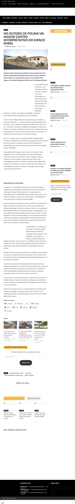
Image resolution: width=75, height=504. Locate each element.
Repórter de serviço (10, 46)
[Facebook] (56, 6)
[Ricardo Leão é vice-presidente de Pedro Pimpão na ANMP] (41, 406)
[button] (73, 18)
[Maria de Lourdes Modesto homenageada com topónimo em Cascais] (10, 406)
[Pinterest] (65, 6)
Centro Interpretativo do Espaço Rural (13, 375)
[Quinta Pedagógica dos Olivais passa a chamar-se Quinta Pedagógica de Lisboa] (40, 325)
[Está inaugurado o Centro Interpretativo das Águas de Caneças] (10, 325)
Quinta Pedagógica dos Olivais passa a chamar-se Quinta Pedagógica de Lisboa (40, 335)
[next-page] (8, 422)
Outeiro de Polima (29, 375)
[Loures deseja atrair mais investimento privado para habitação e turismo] (60, 104)
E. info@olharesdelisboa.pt (43, 3)
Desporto (25, 22)
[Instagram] (59, 6)
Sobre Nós (4, 3)
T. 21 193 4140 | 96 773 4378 (57, 3)
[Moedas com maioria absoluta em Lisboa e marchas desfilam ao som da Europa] (60, 158)
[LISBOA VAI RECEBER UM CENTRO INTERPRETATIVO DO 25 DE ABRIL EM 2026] (25, 325)
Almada (8, 18)
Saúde (66, 18)
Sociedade (53, 18)
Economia (12, 22)
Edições (53, 82)
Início (5, 27)
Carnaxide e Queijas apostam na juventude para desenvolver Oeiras (60, 87)
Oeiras (42, 18)
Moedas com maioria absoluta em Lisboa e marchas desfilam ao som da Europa (60, 170)
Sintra (47, 18)
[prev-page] (5, 422)
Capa (3, 18)
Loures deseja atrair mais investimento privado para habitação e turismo (59, 116)
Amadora (14, 18)
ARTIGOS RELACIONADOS (14, 398)
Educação (60, 18)
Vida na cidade (33, 22)
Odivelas (36, 18)
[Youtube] (71, 6)
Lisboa (25, 18)
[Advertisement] (62, 48)
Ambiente (5, 22)
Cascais (20, 18)
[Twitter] (68, 6)
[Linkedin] (62, 6)
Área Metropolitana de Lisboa (15, 27)
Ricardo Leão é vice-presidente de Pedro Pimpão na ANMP (39, 414)
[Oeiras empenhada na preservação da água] (60, 132)
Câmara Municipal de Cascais (16, 373)
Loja (39, 22)
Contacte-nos (32, 3)
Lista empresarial (47, 22)
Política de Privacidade (22, 3)
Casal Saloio (28, 373)
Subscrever (26, 363)
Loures (30, 18)
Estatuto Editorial (12, 3)
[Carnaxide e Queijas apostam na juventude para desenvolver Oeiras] (60, 75)
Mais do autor (33, 398)
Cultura (18, 22)
